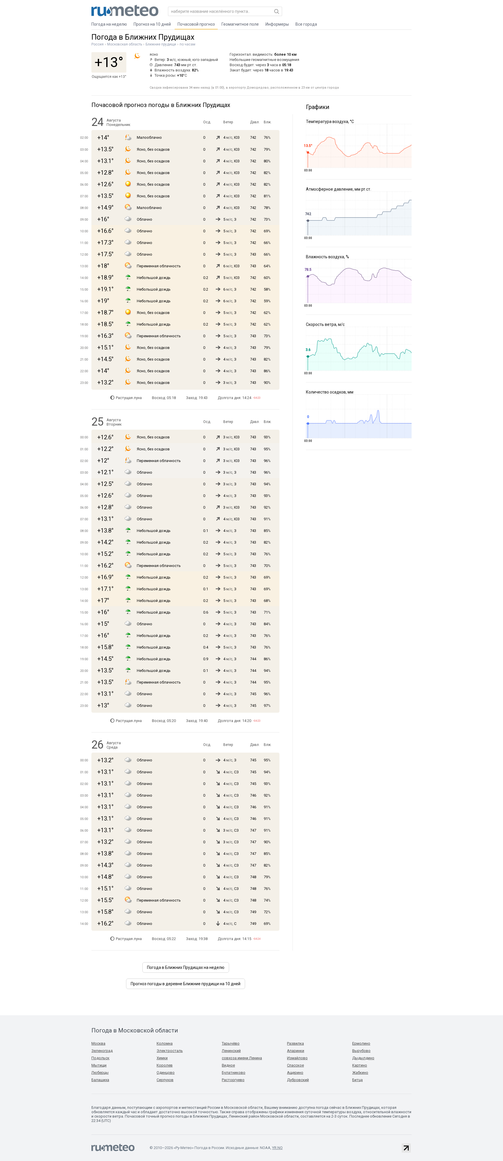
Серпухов (165, 1080)
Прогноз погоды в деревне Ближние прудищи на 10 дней (185, 983)
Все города (306, 24)
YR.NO (277, 1148)
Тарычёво (231, 1043)
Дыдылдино (363, 1058)
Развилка (295, 1043)
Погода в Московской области (134, 1030)
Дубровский (298, 1080)
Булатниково (233, 1072)
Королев (165, 1065)
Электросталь (170, 1050)
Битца (357, 1080)
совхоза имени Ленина (242, 1058)
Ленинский (231, 1050)
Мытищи (99, 1065)
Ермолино (361, 1043)
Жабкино (360, 1072)
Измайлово (297, 1058)
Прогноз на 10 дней (152, 24)
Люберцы (100, 1072)
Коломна (165, 1043)
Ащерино (295, 1072)
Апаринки (295, 1050)
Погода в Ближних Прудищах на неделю (185, 967)
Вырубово (361, 1050)
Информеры (277, 24)
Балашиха (100, 1080)
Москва (98, 1043)
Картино (359, 1065)
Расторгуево (233, 1080)
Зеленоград (102, 1050)
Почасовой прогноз (196, 24)
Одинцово (166, 1072)
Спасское (295, 1065)
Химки (162, 1058)
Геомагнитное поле (240, 24)
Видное (228, 1065)
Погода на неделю (109, 24)
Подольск (100, 1058)
